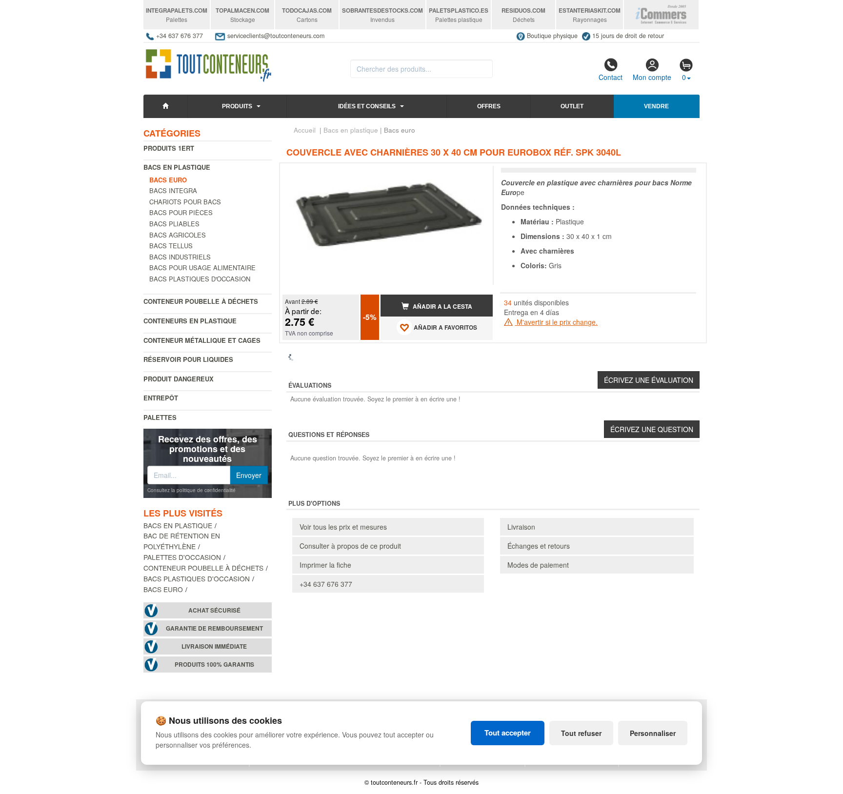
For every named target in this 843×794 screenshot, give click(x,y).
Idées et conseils (367, 106)
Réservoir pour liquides (188, 359)
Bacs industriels (180, 256)
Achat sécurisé (214, 610)
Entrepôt (160, 397)
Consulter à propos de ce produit (350, 546)
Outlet (572, 106)
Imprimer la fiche (325, 565)
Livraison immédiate (214, 646)
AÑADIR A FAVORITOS (444, 327)
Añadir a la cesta (441, 306)
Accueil (305, 130)
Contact (610, 77)
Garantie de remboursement (214, 628)
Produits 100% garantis (214, 664)
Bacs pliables (174, 223)
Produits (237, 106)
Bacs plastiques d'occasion (199, 278)
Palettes (160, 417)
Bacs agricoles (177, 234)
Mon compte (652, 77)
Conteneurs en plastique (190, 320)
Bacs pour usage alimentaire (202, 267)
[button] (476, 174)
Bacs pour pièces (181, 212)
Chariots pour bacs (185, 201)
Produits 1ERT (168, 148)
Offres (489, 106)
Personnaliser (653, 733)
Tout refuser (581, 733)
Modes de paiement (538, 565)
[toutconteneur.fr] (208, 62)
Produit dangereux (178, 378)
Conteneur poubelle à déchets (200, 301)
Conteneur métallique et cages (202, 340)
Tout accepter (507, 732)
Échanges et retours (538, 546)
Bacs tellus (171, 245)
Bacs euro (163, 589)
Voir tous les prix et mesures (343, 527)
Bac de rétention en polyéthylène (181, 541)
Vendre (656, 106)
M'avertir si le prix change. (556, 322)
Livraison (521, 527)
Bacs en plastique (176, 167)
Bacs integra (173, 190)
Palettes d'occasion (182, 557)
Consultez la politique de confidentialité (191, 490)
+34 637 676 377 (326, 584)
